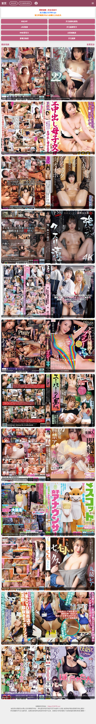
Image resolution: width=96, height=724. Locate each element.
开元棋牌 (71, 38)
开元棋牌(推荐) (25, 3)
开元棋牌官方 (71, 27)
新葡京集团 (24, 38)
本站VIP (13, 3)
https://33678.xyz (54, 706)
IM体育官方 (24, 33)
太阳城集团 (71, 33)
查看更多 (91, 44)
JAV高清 (24, 27)
